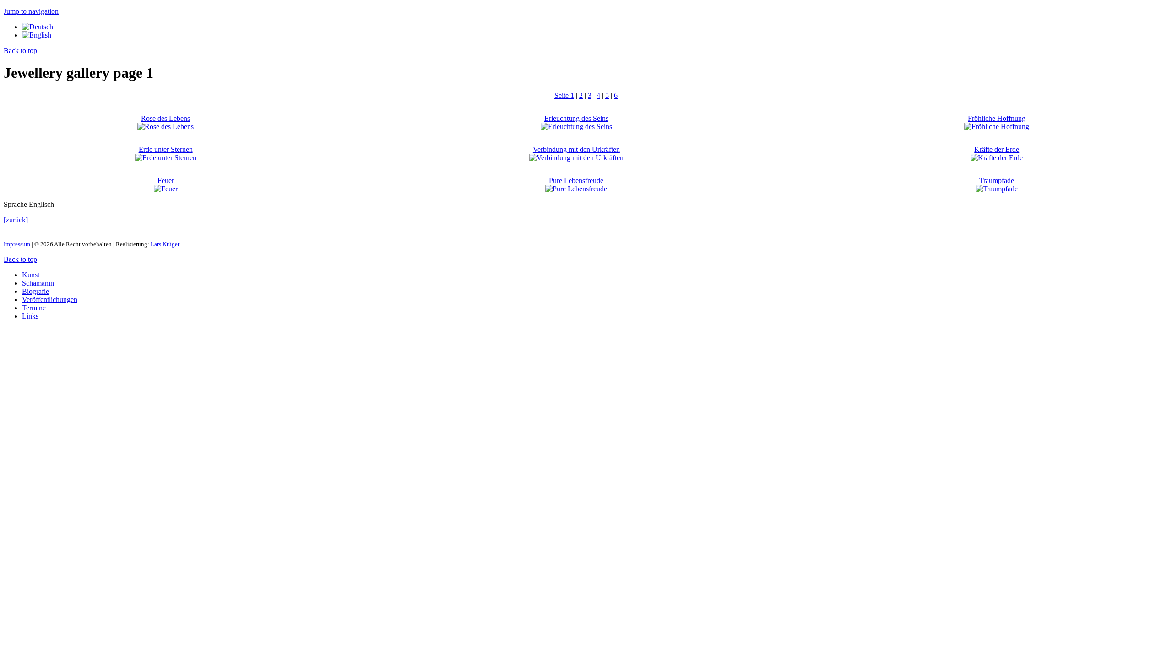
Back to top (20, 50)
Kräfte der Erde (996, 149)
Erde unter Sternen (166, 149)
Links (30, 316)
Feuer (165, 180)
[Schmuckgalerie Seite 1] (37, 27)
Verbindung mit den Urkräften (576, 149)
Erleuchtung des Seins (576, 118)
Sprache (16, 204)
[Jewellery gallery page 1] (36, 35)
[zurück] (16, 220)
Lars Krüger (165, 244)
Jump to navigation (31, 11)
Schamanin (38, 283)
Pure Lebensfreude (576, 180)
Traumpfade (996, 180)
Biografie (35, 291)
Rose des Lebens (165, 118)
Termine (34, 308)
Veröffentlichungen (49, 299)
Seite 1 (564, 95)
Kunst (30, 275)
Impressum (17, 244)
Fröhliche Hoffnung (997, 118)
